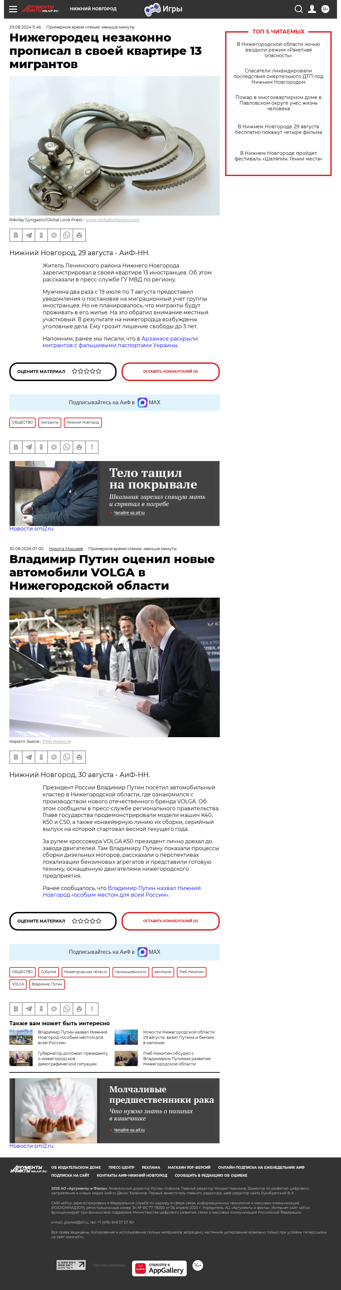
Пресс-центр (121, 1167)
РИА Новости (57, 741)
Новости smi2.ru (31, 529)
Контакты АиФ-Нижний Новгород (132, 1175)
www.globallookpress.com (113, 219)
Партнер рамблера (109, 1265)
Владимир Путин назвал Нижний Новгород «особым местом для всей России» (72, 1037)
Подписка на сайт (70, 1175)
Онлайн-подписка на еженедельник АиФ (261, 1167)
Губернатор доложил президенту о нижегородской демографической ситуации (73, 1058)
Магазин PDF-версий (189, 1167)
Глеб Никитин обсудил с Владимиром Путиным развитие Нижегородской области (176, 1058)
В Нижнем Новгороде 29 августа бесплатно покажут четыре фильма (278, 129)
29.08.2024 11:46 (25, 27)
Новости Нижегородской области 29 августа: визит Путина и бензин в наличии (179, 1037)
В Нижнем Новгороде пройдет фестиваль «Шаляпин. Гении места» (278, 156)
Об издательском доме (76, 1167)
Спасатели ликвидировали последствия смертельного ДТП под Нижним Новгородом (278, 76)
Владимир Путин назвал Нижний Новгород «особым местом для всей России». (122, 891)
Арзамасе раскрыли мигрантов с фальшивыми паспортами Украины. (120, 342)
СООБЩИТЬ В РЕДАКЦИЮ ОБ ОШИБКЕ (211, 1175)
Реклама (151, 1167)
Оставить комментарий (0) (170, 371)
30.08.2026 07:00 (26, 548)
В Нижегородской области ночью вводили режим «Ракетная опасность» (278, 50)
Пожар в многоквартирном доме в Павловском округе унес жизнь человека (278, 103)
